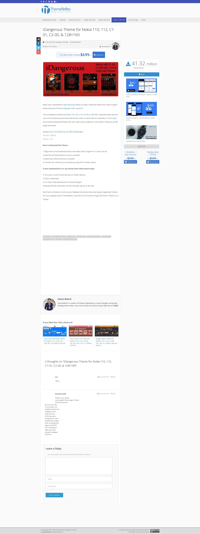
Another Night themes (58, 236)
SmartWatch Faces (49, 20)
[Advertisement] (121, 10)
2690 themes (47, 236)
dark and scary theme (72, 105)
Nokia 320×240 (89, 20)
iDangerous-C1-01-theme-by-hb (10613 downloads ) (63, 132)
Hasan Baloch (106, 46)
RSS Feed (102, 196)
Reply (113, 377)
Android (62, 20)
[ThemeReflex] (56, 14)
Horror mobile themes (93, 236)
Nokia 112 (58, 239)
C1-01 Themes (71, 236)
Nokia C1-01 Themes (50, 46)
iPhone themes (106, 236)
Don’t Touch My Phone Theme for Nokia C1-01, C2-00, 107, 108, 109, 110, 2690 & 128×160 (54, 341)
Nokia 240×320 (104, 20)
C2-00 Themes (81, 236)
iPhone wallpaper (64, 108)
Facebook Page (93, 196)
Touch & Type (133, 20)
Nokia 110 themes (48, 239)
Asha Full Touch (75, 20)
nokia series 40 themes (70, 239)
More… (144, 20)
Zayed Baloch (46, 532)
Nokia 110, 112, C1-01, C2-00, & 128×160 (81, 114)
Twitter (46, 199)
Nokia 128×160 (119, 20)
